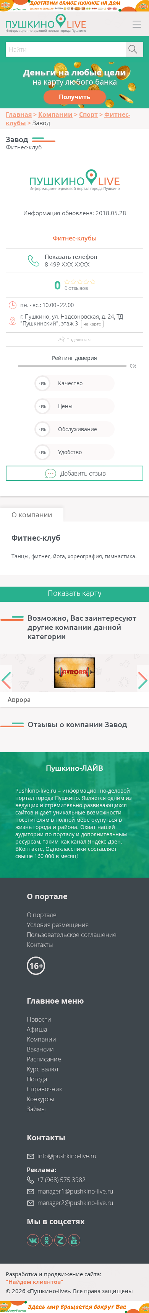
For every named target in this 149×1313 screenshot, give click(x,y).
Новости (39, 1019)
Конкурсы (40, 1099)
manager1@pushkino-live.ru (75, 1191)
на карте (92, 323)
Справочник (44, 1089)
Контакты (40, 944)
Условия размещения (58, 925)
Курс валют (43, 1069)
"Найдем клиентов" (34, 1281)
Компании (41, 1039)
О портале (42, 915)
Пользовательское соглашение (72, 934)
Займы (36, 1109)
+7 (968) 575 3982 (61, 1180)
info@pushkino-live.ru (66, 1156)
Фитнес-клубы (75, 238)
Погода (37, 1079)
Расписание (44, 1059)
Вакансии (40, 1049)
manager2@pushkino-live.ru (75, 1203)
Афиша (37, 1029)
